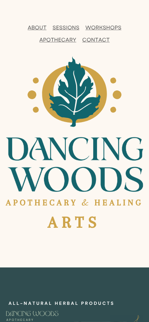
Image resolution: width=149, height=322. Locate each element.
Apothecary (57, 40)
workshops (103, 28)
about (37, 28)
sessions (65, 28)
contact (96, 40)
